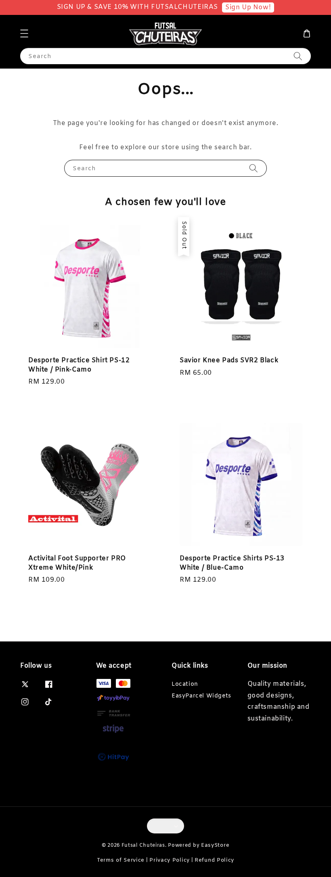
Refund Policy (214, 860)
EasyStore (215, 845)
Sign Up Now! (248, 7)
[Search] (298, 56)
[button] (24, 33)
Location (185, 684)
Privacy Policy (169, 860)
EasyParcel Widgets (201, 696)
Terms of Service (121, 860)
